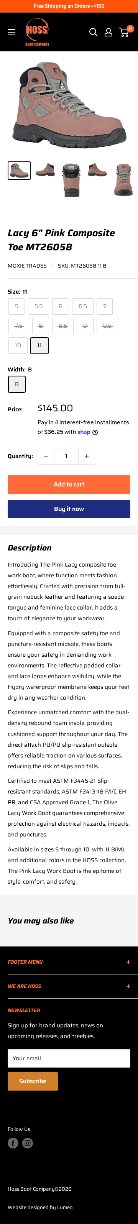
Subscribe (32, 1081)
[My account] (108, 32)
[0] (124, 32)
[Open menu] (11, 32)
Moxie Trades (27, 265)
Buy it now (69, 509)
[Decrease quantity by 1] (46, 456)
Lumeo (65, 1207)
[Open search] (93, 32)
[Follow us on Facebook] (13, 1143)
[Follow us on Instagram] (27, 1143)
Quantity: (20, 456)
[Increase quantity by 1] (87, 456)
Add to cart (69, 484)
